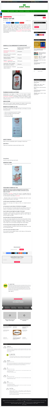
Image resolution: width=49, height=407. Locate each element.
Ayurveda (17, 11)
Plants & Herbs (12, 11)
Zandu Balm (24, 337)
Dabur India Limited (17, 247)
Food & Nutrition (21, 11)
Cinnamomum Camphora (8, 96)
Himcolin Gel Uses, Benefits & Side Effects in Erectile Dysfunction (40, 91)
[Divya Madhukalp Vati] (17, 332)
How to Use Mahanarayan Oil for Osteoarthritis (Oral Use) (40, 49)
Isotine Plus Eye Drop (6, 330)
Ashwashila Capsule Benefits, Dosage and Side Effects (17, 338)
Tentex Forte (5, 337)
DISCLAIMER (15, 403)
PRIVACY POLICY (20, 403)
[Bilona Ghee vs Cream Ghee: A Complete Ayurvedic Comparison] (36, 57)
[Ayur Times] (24, 6)
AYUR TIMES (25, 399)
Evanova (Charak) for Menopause (25, 327)
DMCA (34, 403)
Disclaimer (35, 402)
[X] (10, 291)
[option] (17, 302)
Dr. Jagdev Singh (6, 20)
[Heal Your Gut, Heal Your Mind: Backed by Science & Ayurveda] (36, 53)
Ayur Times (11, 388)
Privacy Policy (38, 402)
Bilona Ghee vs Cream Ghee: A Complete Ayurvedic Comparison (42, 57)
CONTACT (37, 403)
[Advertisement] (17, 39)
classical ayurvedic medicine (25, 29)
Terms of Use (42, 402)
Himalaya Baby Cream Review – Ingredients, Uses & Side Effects (40, 85)
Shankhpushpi (6, 50)
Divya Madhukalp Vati (16, 335)
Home (8, 11)
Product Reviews (27, 11)
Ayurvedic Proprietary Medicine (7, 16)
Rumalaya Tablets (17, 302)
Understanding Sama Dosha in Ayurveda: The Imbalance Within (40, 63)
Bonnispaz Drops (24, 330)
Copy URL (21, 249)
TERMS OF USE (24, 403)
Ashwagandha (19, 30)
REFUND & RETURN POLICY (29, 403)
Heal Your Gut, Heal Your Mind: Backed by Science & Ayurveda (42, 53)
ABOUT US (12, 403)
